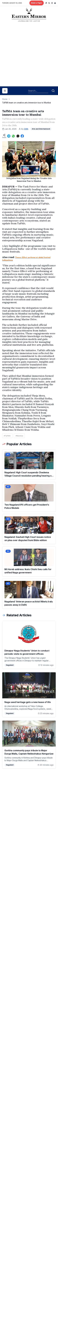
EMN (26, 129)
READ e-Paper (36, 3)
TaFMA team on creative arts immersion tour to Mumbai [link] (26, 102)
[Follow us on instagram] (52, 3)
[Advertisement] (29, 55)
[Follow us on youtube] (55, 3)
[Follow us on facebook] (46, 3)
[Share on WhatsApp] (13, 136)
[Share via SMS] (18, 136)
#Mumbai (19, 436)
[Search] (53, 90)
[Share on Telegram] (8, 136)
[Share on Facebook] (22, 136)
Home (4, 99)
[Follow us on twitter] (49, 3)
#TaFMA (7, 436)
